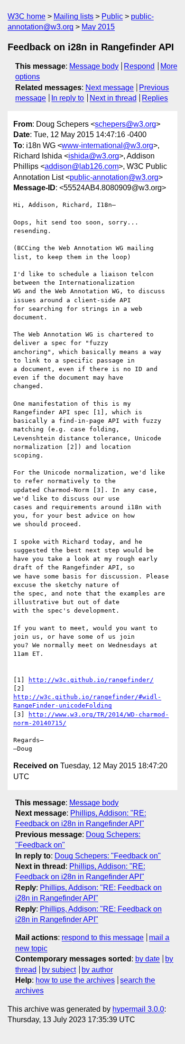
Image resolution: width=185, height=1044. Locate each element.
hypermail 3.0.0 (138, 1009)
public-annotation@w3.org (114, 177)
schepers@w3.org (125, 124)
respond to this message (103, 937)
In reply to (67, 98)
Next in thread (113, 98)
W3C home (27, 16)
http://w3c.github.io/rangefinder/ (91, 679)
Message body (94, 66)
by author (97, 970)
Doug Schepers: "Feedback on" (108, 856)
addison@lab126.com (82, 166)
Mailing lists (73, 16)
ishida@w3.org (93, 156)
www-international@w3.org (107, 145)
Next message (109, 88)
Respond (139, 66)
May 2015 (98, 27)
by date (147, 959)
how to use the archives (75, 980)
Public (112, 16)
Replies (155, 98)
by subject (59, 970)
